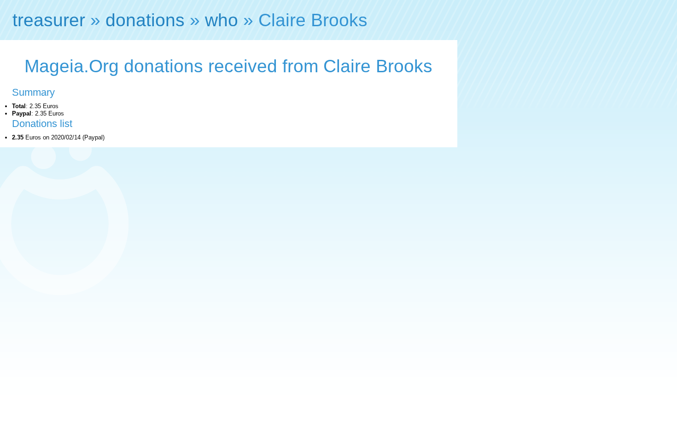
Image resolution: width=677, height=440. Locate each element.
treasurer (48, 20)
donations (145, 20)
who (221, 20)
